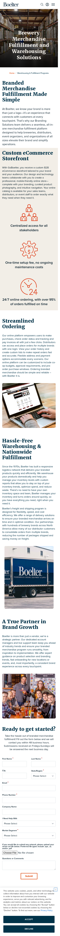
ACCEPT (29, 919)
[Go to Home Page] (11, 4)
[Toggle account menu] (47, 4)
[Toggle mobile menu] (53, 4)
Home (12, 73)
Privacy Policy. (47, 910)
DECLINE (29, 929)
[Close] (55, 889)
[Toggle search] (42, 4)
